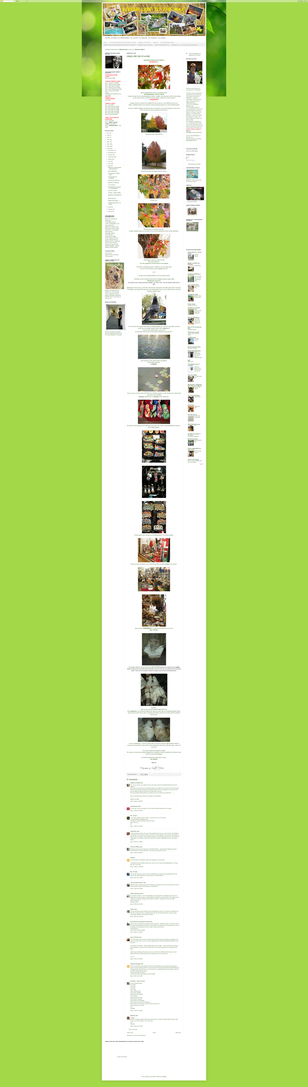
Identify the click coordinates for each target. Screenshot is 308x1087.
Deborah (132, 1015)
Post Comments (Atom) (140, 1035)
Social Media (197, 396)
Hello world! (190, 361)
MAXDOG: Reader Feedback (145, 45)
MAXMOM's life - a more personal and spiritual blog (184, 45)
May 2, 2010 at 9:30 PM (136, 852)
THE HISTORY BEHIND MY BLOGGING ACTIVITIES (122, 42)
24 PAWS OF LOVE (193, 294)
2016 (108, 135)
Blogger (165, 1076)
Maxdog (187, 156)
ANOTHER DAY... (112, 198)
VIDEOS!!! (155, 42)
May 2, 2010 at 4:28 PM (136, 810)
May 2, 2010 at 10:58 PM (136, 866)
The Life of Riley (134, 846)
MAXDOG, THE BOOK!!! (144, 42)
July (109, 161)
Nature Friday (197, 265)
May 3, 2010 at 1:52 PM (136, 932)
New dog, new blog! (192, 348)
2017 (108, 133)
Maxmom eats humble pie (112, 254)
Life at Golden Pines (193, 284)
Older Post (178, 1032)
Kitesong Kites (109, 231)
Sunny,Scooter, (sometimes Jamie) (139, 921)
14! (195, 425)
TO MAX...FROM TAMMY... (115, 192)
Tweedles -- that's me (136, 981)
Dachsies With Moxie (193, 317)
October (110, 154)
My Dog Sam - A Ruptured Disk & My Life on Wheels (195, 385)
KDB (189, 360)
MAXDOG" (189, 98)
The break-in (108, 253)
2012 (108, 144)
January (110, 211)
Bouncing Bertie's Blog (194, 347)
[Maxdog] (186, 158)
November (111, 152)
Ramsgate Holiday (110, 233)
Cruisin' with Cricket (193, 459)
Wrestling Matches (192, 329)
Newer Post (130, 1032)
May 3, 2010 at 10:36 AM (136, 916)
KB (131, 857)
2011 (108, 146)
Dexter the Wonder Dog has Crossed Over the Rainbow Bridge (198, 354)
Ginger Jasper (191, 304)
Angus (132, 909)
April (109, 207)
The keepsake (109, 256)
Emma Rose (191, 405)
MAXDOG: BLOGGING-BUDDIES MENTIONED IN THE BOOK (119, 45)
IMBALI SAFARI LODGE (111, 247)
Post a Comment (133, 1029)
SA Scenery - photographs (112, 230)
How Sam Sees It (192, 414)
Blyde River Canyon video (112, 226)
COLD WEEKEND (112, 171)
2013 (108, 141)
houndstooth (134, 806)
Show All (201, 464)
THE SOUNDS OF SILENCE (112, 177)
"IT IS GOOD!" (111, 185)
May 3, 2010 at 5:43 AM (136, 904)
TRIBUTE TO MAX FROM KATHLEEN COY (114, 168)
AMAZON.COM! (123, 49)
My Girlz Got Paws (193, 439)
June (109, 163)
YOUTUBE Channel (110, 222)
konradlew (153, 1076)
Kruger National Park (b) (111, 239)
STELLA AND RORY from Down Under (194, 449)
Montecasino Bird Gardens (112, 228)
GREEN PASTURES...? (114, 200)
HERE (113, 78)
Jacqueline (133, 831)
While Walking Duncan (194, 424)
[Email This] (141, 774)
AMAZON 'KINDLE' (140, 49)
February (110, 209)
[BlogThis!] (142, 774)
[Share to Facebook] (145, 774)
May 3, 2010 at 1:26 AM (136, 877)
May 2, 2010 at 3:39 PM (136, 801)
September (111, 157)
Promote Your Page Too (190, 160)
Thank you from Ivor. (192, 305)
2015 (108, 137)
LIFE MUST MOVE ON (113, 180)
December (111, 150)
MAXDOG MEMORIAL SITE (162, 45)
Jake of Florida (134, 937)
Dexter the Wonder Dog (194, 350)
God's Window (109, 234)
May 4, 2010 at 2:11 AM (136, 976)
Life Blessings (192, 337)
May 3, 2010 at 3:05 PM (136, 958)
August (110, 159)
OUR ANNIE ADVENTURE (167, 42)
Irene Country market (110, 242)
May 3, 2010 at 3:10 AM (136, 888)
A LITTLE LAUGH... (113, 190)
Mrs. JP (132, 871)
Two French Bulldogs (193, 395)
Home (105, 42)
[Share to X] (144, 774)
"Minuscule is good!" (193, 332)
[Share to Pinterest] (147, 774)
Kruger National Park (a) (111, 237)
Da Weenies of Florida (194, 307)
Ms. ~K (132, 815)
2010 (108, 148)
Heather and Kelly (135, 782)
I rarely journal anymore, (193, 436)
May (109, 165)
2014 (108, 139)
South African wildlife (110, 236)
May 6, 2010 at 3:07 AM (136, 1026)
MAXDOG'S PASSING (113, 182)
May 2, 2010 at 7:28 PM (136, 841)
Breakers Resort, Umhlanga (112, 241)
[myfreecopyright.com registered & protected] (194, 55)
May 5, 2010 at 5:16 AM (136, 1010)
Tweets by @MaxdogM (192, 151)
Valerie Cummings (135, 963)
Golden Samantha (135, 893)
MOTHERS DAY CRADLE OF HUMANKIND (114, 187)
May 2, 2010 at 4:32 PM (136, 826)
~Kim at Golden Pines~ (136, 882)
